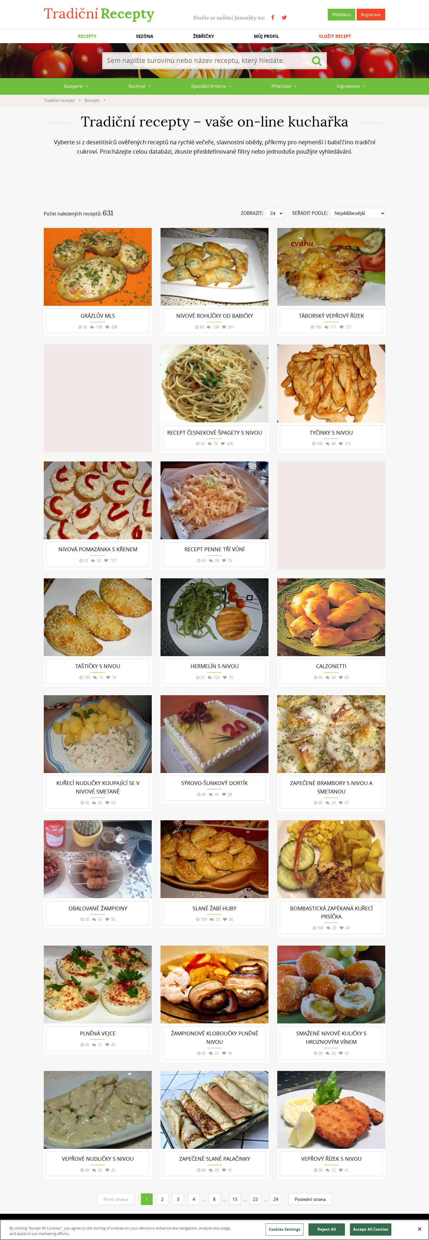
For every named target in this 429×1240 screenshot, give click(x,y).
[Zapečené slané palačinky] (214, 1110)
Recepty (93, 100)
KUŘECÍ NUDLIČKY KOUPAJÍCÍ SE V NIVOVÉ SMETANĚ (97, 787)
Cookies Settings (284, 1229)
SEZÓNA (144, 36)
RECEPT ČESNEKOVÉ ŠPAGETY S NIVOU (214, 432)
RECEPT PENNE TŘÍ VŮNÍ (214, 549)
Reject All (327, 1229)
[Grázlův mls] (98, 267)
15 (235, 1199)
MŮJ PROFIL (266, 36)
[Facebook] (272, 17)
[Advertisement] (214, 184)
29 (275, 1199)
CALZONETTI (331, 666)
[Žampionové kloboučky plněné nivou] (214, 984)
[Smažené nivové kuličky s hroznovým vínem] (331, 984)
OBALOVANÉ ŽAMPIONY (98, 908)
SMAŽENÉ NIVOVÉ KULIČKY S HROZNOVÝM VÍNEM (331, 1037)
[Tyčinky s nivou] (331, 383)
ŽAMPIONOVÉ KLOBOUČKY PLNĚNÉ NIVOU (214, 1037)
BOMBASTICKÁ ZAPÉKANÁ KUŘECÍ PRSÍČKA (331, 912)
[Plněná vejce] (98, 984)
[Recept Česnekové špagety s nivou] (214, 383)
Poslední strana (310, 1199)
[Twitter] (284, 17)
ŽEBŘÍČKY (203, 36)
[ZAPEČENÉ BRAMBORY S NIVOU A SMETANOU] (331, 734)
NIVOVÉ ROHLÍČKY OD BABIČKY (214, 315)
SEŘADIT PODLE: (310, 213)
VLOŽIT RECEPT (335, 36)
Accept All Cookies (370, 1229)
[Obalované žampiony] (98, 859)
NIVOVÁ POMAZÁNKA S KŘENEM (97, 549)
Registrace (371, 14)
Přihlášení (341, 14)
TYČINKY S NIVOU (331, 432)
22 (255, 1199)
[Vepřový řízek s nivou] (331, 1110)
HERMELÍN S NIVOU (215, 666)
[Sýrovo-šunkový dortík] (214, 734)
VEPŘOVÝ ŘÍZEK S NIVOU (331, 1158)
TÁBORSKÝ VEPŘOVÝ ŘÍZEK (331, 315)
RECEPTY (87, 36)
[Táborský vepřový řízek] (331, 267)
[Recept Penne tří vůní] (214, 500)
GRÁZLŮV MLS (98, 315)
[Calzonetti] (331, 617)
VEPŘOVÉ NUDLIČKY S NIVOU (98, 1158)
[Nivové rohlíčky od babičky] (214, 267)
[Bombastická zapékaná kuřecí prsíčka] (331, 859)
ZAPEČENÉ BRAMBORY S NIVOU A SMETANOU (331, 787)
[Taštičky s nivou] (98, 617)
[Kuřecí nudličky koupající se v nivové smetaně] (98, 734)
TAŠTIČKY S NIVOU (97, 666)
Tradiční (99, 13)
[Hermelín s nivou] (214, 617)
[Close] (419, 1229)
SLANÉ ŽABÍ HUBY (214, 908)
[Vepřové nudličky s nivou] (98, 1110)
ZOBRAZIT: (252, 213)
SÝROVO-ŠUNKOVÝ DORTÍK (214, 782)
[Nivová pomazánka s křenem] (98, 500)
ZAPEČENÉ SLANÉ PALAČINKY (214, 1158)
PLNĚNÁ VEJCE (98, 1033)
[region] (214, 1230)
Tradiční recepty (60, 100)
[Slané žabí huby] (214, 859)
